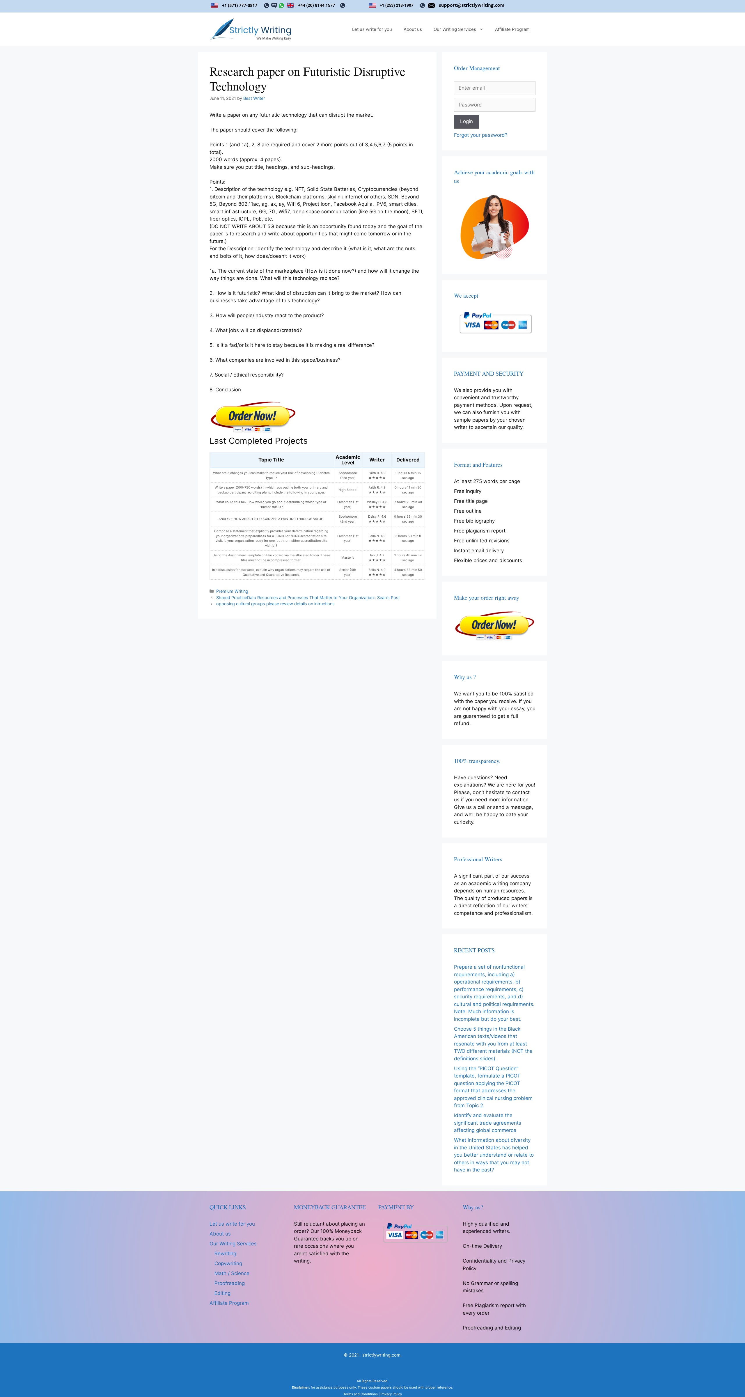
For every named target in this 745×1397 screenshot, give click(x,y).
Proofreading (229, 1283)
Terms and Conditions (360, 1394)
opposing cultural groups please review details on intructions (275, 603)
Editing (222, 1293)
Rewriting (225, 1253)
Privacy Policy (391, 1394)
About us (413, 29)
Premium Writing (232, 591)
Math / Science (231, 1273)
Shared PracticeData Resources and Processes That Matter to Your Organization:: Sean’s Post (308, 597)
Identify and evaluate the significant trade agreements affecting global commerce (487, 1122)
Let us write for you (372, 29)
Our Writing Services (455, 29)
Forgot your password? (481, 135)
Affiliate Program (512, 29)
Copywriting (228, 1263)
